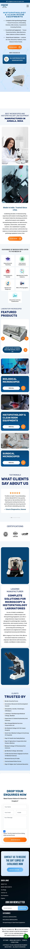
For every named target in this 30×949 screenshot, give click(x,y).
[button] (10, 517)
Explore (3, 898)
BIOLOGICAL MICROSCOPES (10, 919)
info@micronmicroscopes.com (16, 1)
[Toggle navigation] (27, 6)
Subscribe (23, 908)
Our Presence (4, 895)
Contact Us (4, 892)
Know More (13, 41)
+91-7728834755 (9, 929)
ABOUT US (4, 884)
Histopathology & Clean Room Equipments (14, 922)
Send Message (15, 840)
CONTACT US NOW (14, 869)
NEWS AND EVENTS (6, 887)
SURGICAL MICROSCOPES (9, 916)
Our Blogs (3, 889)
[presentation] (3, 338)
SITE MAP (5, 940)
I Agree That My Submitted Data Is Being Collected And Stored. (14, 834)
